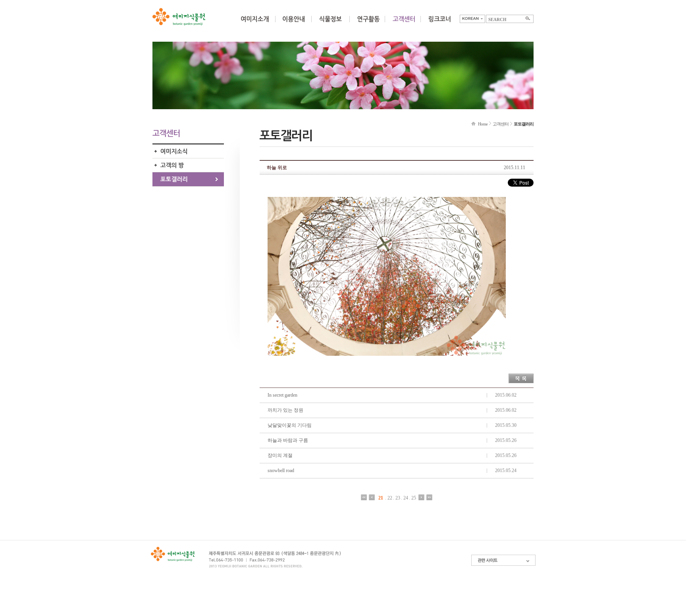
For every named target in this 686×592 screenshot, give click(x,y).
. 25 (412, 497)
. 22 (388, 497)
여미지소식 (188, 151)
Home (483, 123)
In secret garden (282, 395)
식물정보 (330, 24)
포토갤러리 (188, 179)
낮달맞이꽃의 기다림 (290, 425)
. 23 (396, 497)
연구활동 (368, 24)
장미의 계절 (280, 455)
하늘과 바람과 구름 (288, 440)
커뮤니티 (404, 24)
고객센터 (501, 123)
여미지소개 (255, 24)
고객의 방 (188, 165)
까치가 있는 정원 (285, 410)
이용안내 (293, 24)
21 (380, 497)
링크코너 (439, 24)
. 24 (404, 497)
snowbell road (281, 470)
